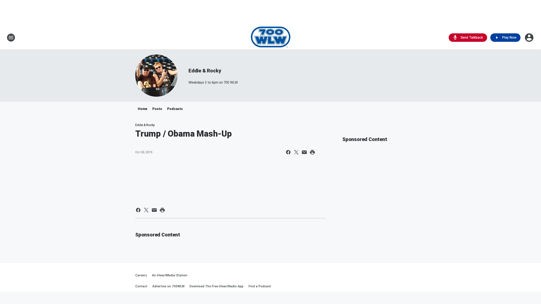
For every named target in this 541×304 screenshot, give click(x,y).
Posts (157, 109)
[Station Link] (270, 38)
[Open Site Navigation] (11, 37)
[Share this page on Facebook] (288, 152)
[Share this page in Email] (304, 152)
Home (142, 109)
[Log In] (529, 37)
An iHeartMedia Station (169, 275)
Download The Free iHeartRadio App (216, 286)
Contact (141, 286)
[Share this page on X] (296, 152)
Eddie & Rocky (205, 71)
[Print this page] (312, 152)
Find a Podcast (260, 286)
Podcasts (175, 109)
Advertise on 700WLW (168, 286)
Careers (141, 275)
